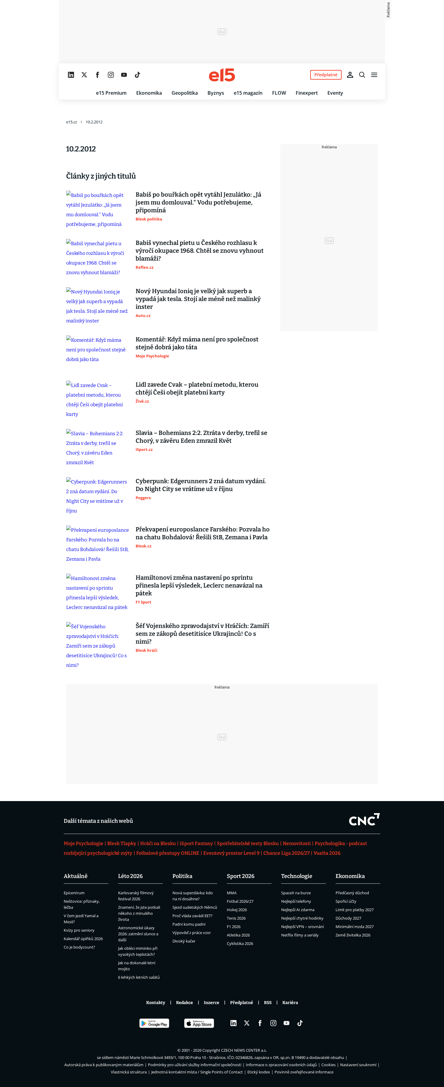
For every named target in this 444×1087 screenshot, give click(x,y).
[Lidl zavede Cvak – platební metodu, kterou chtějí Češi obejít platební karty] (98, 400)
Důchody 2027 (348, 918)
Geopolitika (185, 93)
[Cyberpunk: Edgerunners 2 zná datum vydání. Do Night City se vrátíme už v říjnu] (98, 496)
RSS (268, 1002)
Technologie (296, 876)
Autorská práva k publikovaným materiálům (103, 1064)
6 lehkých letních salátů (139, 977)
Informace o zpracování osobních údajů (281, 1064)
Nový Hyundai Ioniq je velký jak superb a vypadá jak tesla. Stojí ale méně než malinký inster (198, 298)
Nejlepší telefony (296, 901)
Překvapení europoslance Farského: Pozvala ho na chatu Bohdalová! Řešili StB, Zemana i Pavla (203, 533)
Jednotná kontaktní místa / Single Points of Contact (197, 1072)
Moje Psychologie (83, 843)
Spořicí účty (346, 901)
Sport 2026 (241, 876)
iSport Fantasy (196, 843)
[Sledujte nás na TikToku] (137, 75)
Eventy (335, 93)
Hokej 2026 (237, 909)
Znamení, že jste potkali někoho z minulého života (139, 913)
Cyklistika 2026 (240, 943)
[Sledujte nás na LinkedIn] (71, 75)
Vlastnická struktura (129, 1072)
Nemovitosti (297, 843)
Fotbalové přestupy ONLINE (167, 853)
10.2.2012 (94, 122)
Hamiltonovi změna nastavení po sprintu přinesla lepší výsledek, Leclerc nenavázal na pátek (199, 585)
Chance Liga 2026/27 (286, 853)
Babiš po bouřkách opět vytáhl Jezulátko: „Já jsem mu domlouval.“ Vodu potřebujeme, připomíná (198, 202)
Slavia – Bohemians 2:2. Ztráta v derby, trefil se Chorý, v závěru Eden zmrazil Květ (201, 436)
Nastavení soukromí (358, 1064)
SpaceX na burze (296, 892)
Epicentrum (74, 892)
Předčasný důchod (352, 892)
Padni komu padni (188, 924)
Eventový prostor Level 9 (231, 853)
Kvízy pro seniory (79, 930)
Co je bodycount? (79, 947)
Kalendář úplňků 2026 (83, 938)
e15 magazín (248, 93)
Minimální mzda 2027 (355, 926)
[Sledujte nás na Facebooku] (97, 75)
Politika (182, 876)
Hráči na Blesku (158, 843)
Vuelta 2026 (327, 853)
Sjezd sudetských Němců (194, 907)
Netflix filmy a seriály (300, 935)
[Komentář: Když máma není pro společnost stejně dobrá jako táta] (98, 353)
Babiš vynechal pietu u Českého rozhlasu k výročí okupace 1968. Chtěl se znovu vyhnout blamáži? (200, 250)
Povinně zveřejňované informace (304, 1072)
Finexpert (307, 93)
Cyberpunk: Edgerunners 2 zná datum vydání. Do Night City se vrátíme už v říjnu (201, 485)
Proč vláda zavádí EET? (192, 915)
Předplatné (241, 1002)
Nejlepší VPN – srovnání (302, 926)
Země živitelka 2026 (353, 935)
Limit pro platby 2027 (355, 909)
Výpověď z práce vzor (191, 932)
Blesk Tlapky (121, 843)
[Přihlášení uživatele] (350, 75)
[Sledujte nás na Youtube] (124, 75)
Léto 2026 (130, 876)
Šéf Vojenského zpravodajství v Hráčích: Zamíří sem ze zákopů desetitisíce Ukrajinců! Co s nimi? (202, 633)
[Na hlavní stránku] (222, 75)
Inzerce (211, 1002)
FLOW (279, 93)
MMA (231, 892)
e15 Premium (111, 93)
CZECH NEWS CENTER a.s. (244, 1050)
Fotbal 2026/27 (240, 901)
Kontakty (155, 1002)
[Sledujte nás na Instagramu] (111, 75)
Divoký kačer (183, 941)
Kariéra (290, 1002)
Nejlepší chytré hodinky (302, 918)
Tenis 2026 (236, 918)
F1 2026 (233, 926)
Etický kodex (258, 1072)
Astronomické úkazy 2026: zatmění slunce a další (138, 934)
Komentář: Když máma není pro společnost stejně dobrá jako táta (197, 343)
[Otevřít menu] (374, 75)
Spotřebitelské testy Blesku (248, 843)
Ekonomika (149, 93)
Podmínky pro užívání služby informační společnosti (194, 1064)
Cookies (328, 1064)
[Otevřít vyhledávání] (362, 75)
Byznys (216, 93)
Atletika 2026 (238, 935)
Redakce (184, 1002)
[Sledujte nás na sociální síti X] (84, 75)
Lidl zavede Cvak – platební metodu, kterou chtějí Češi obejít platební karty (197, 388)
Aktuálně (76, 876)
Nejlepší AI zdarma (297, 909)
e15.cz (71, 122)
